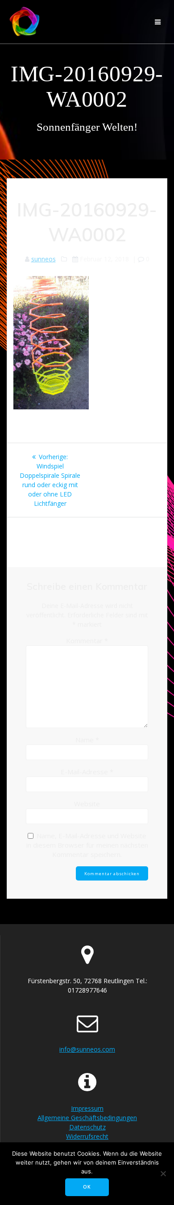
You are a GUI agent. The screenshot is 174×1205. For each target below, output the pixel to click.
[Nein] (162, 1173)
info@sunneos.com (87, 1049)
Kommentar (87, 640)
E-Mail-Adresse (87, 771)
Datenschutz (87, 1127)
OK (87, 1187)
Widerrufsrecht (87, 1136)
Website (87, 803)
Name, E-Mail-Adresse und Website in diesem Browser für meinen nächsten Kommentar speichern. (87, 845)
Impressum (87, 1108)
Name (87, 739)
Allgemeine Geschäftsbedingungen (87, 1117)
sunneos (43, 259)
